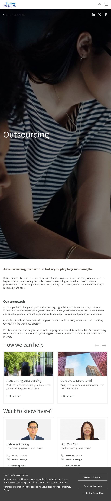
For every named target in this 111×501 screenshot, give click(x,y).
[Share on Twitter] (99, 14)
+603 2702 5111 (19, 455)
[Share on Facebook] (106, 14)
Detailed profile (18, 465)
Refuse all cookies (93, 485)
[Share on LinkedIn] (93, 14)
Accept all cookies (93, 477)
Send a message (19, 459)
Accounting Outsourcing (23, 380)
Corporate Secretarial (76, 380)
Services (6, 14)
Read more (14, 395)
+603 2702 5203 (73, 455)
